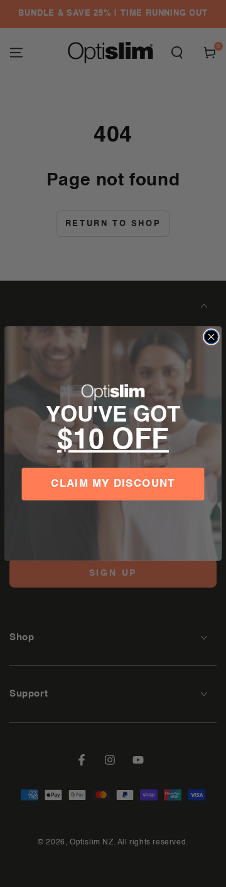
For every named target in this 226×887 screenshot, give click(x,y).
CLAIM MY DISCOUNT (113, 484)
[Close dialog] (211, 337)
